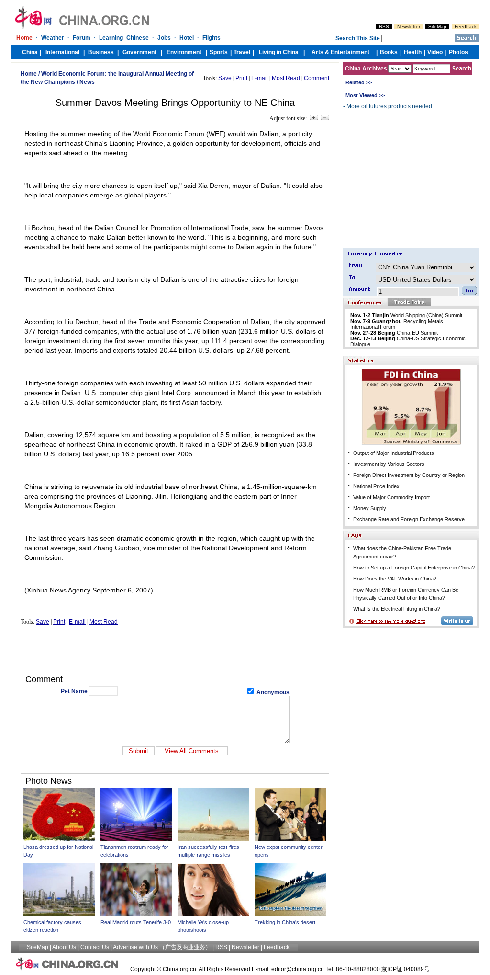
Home (29, 73)
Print (241, 78)
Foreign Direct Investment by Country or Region (409, 475)
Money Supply (369, 508)
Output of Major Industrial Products (393, 453)
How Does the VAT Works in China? (394, 578)
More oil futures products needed (389, 106)
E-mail (259, 78)
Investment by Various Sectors (388, 464)
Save (225, 78)
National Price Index (376, 486)
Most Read (286, 78)
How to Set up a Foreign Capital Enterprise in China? (414, 567)
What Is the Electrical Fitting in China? (396, 609)
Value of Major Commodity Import (391, 497)
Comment (316, 78)
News (87, 82)
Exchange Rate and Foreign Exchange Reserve (409, 519)
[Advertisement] (175, 652)
